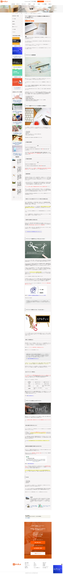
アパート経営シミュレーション (17, 56)
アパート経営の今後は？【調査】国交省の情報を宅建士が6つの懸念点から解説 (19, 191)
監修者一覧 (26, 567)
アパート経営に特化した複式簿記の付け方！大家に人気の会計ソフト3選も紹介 (17, 123)
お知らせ (35, 563)
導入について (26, 563)
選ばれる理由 (26, 562)
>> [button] (20, 198)
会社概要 (44, 565)
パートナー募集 (33, 1)
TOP (13, 13)
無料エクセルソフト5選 (17, 57)
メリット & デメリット (17, 88)
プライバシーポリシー (46, 566)
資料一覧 (35, 565)
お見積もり (44, 563)
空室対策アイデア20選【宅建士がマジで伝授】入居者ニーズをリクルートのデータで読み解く (17, 101)
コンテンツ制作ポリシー (37, 567)
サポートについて (27, 565)
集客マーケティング (14, 26)
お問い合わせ (41, 1)
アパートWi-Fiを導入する (17, 87)
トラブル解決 (14, 29)
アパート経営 (20, 13)
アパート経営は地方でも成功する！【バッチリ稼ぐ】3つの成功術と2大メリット (19, 161)
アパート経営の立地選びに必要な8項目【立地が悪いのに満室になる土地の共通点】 (19, 177)
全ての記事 (16, 13)
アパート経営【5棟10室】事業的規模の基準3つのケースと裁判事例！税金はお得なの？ (17, 143)
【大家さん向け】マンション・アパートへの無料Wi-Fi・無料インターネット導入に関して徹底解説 (17, 154)
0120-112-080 (28, 1)
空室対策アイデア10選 (17, 45)
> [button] (18, 198)
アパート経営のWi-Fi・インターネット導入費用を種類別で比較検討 (17, 133)
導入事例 (26, 566)
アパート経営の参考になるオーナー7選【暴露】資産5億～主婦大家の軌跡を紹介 (19, 184)
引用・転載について (45, 567)
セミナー (35, 566)
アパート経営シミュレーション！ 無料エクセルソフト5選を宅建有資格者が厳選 (17, 112)
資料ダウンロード (38, 553)
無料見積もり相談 (48, 1)
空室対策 (13, 21)
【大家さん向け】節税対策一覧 (17, 67)
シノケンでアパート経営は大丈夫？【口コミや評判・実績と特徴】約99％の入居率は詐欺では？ (19, 169)
